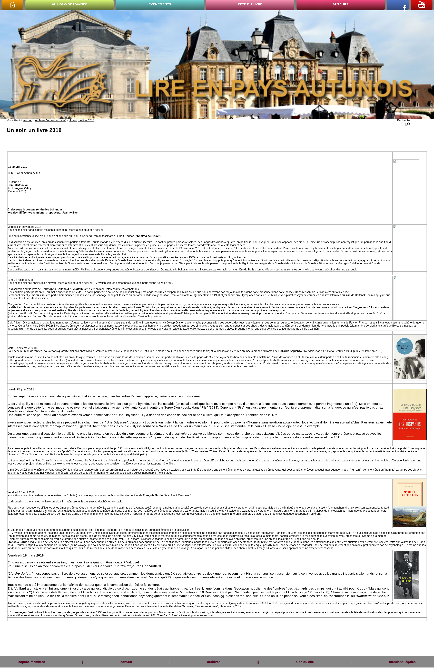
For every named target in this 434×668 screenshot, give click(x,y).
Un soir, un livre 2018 (81, 120)
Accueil (27, 120)
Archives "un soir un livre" (50, 120)
